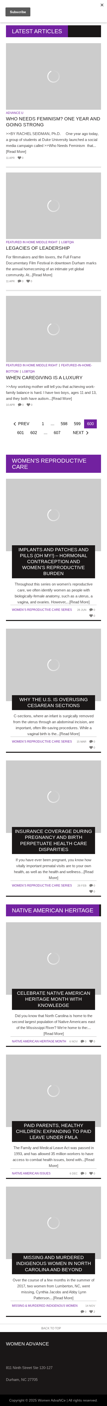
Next (78, 433)
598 (64, 424)
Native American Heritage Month (39, 1041)
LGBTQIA (67, 242)
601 (20, 433)
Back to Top (51, 1328)
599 (77, 424)
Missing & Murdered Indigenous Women (45, 1305)
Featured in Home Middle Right (31, 242)
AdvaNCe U (14, 113)
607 (57, 433)
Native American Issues (31, 1173)
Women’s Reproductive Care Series (42, 610)
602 (33, 433)
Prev (23, 424)
